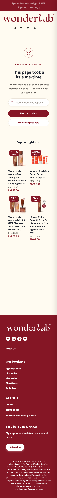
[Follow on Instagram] (14, 339)
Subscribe (15, 447)
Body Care (11, 388)
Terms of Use (12, 409)
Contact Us (11, 404)
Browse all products (28, 122)
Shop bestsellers (29, 113)
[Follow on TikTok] (19, 339)
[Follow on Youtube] (25, 339)
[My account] (15, 27)
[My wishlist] (21, 27)
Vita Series (11, 378)
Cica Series (11, 373)
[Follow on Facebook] (8, 339)
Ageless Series (13, 368)
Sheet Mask (12, 383)
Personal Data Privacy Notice (21, 415)
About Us (11, 348)
